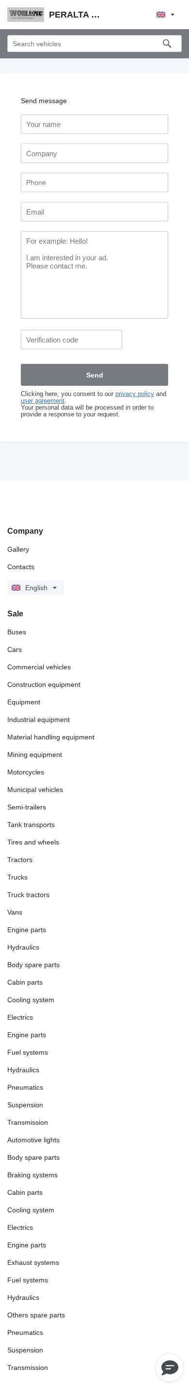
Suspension (25, 1105)
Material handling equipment (50, 737)
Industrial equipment (38, 719)
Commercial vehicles (39, 667)
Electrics (20, 1017)
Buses (16, 632)
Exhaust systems (33, 1262)
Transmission (27, 1122)
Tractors (19, 860)
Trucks (17, 877)
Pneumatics (25, 1087)
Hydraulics (23, 947)
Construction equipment (43, 684)
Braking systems (32, 1175)
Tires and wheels (33, 842)
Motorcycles (25, 772)
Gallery (18, 549)
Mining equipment (34, 754)
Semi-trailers (26, 807)
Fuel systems (27, 1052)
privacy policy (134, 394)
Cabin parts (25, 982)
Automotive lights (33, 1140)
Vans (14, 912)
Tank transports (31, 825)
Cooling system (30, 1000)
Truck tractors (28, 895)
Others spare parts (36, 1315)
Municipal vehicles (35, 789)
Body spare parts (33, 965)
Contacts (20, 567)
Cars (14, 649)
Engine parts (26, 930)
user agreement (42, 400)
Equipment (23, 702)
